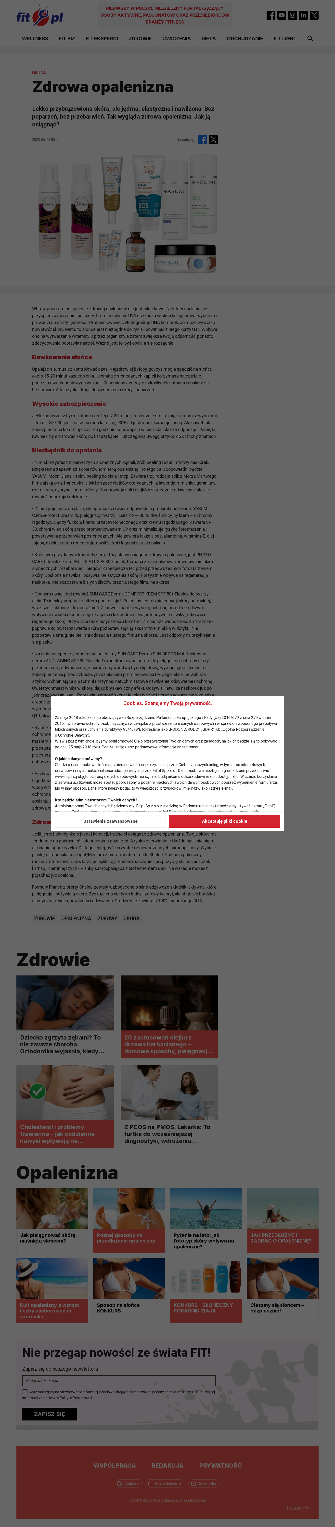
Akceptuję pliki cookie (224, 821)
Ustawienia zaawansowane (110, 821)
